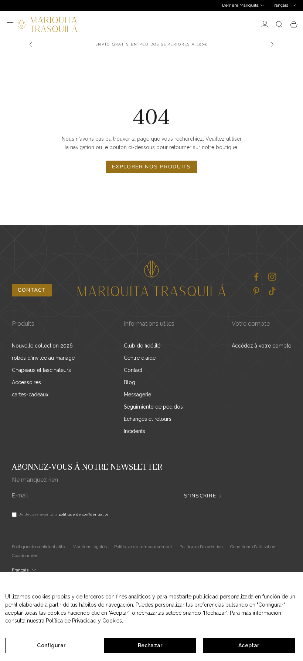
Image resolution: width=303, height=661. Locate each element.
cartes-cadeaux (30, 394)
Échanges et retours (147, 419)
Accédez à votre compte (261, 346)
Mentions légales (89, 546)
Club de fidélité (142, 346)
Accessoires (26, 382)
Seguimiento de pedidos (153, 407)
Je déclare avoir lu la (64, 514)
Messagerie (137, 394)
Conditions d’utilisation (252, 546)
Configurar (51, 645)
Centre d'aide (140, 358)
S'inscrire (200, 496)
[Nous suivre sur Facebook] (256, 277)
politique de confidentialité (84, 514)
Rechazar (150, 645)
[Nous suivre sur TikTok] (272, 291)
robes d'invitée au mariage (43, 358)
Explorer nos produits (151, 166)
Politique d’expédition (201, 546)
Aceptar (248, 645)
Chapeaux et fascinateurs (41, 370)
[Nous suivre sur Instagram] (272, 277)
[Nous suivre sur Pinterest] (256, 291)
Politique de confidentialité (38, 546)
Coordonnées (25, 555)
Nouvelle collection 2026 (42, 346)
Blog (129, 382)
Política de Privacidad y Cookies (84, 621)
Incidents (134, 431)
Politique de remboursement (143, 546)
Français (280, 5)
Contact (32, 289)
